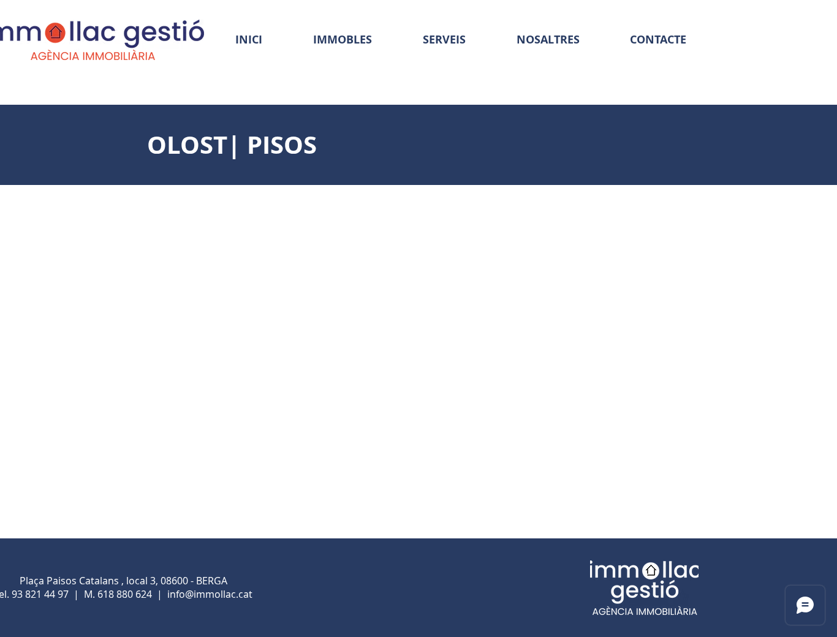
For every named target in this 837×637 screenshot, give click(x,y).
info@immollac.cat (209, 594)
